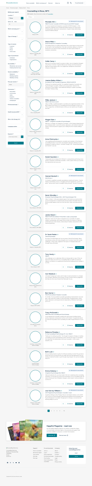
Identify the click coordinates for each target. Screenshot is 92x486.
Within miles (12, 21)
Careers (57, 452)
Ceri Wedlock (50, 274)
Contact (57, 454)
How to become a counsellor (48, 460)
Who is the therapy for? (14, 119)
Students (12, 97)
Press (56, 460)
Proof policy (47, 458)
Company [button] (57, 448)
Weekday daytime (14, 76)
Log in (45, 452)
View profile (79, 34)
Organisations (13, 59)
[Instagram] (10, 463)
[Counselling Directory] (14, 3)
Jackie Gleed (50, 215)
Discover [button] (50, 3)
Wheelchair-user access (15, 66)
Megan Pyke (50, 120)
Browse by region (14, 7)
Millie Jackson (50, 100)
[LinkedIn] (19, 463)
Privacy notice (58, 461)
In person (12, 46)
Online (11, 48)
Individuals (12, 57)
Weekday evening (14, 77)
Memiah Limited (19, 476)
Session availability (13, 72)
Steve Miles (49, 42)
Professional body (13, 104)
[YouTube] (16, 463)
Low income (13, 93)
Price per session (13, 81)
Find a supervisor (48, 454)
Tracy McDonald (51, 313)
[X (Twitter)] (13, 463)
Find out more (63, 435)
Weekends (12, 74)
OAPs (11, 95)
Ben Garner (49, 293)
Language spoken (12, 126)
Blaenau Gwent (22, 7)
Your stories (36, 454)
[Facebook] (7, 463)
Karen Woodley (51, 195)
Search (15, 143)
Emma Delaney (51, 371)
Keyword (11, 134)
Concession (11, 89)
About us (57, 3)
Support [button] (35, 448)
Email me (70, 35)
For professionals (80, 3)
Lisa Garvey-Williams (53, 391)
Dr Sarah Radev (51, 234)
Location (11, 15)
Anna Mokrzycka (51, 139)
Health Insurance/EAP (14, 112)
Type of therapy (13, 36)
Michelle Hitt (50, 22)
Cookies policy (58, 456)
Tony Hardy (49, 254)
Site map (35, 458)
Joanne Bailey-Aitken (53, 80)
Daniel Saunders (51, 157)
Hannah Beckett (51, 176)
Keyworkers (12, 91)
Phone (11, 49)
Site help (35, 456)
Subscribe (51, 435)
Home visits (13, 51)
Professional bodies (49, 456)
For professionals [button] (48, 448)
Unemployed (13, 100)
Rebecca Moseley (52, 332)
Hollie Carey (50, 61)
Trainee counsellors (14, 98)
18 (64, 410)
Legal (56, 458)
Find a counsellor (30, 3)
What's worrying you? (41, 3)
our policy (50, 14)
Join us (45, 450)
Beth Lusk (49, 352)
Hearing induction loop (15, 67)
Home (7, 7)
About (56, 450)
